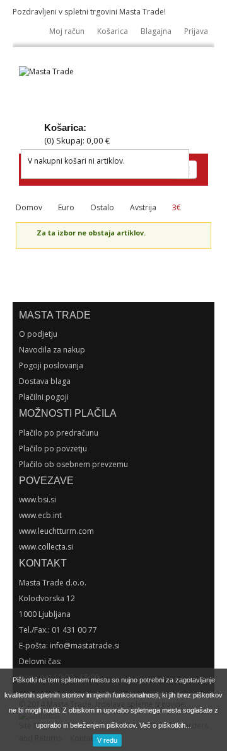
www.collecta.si (46, 546)
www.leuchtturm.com (56, 531)
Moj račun (66, 31)
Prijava (196, 31)
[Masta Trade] (46, 72)
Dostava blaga (45, 381)
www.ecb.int (40, 515)
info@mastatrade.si (85, 645)
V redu (107, 740)
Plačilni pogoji (44, 397)
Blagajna (156, 31)
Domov (29, 207)
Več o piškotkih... (165, 725)
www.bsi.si (37, 499)
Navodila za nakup (52, 349)
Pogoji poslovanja (51, 365)
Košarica (112, 31)
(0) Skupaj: (77, 140)
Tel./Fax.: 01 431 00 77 (58, 629)
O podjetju (38, 334)
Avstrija (143, 207)
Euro (66, 207)
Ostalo (102, 207)
